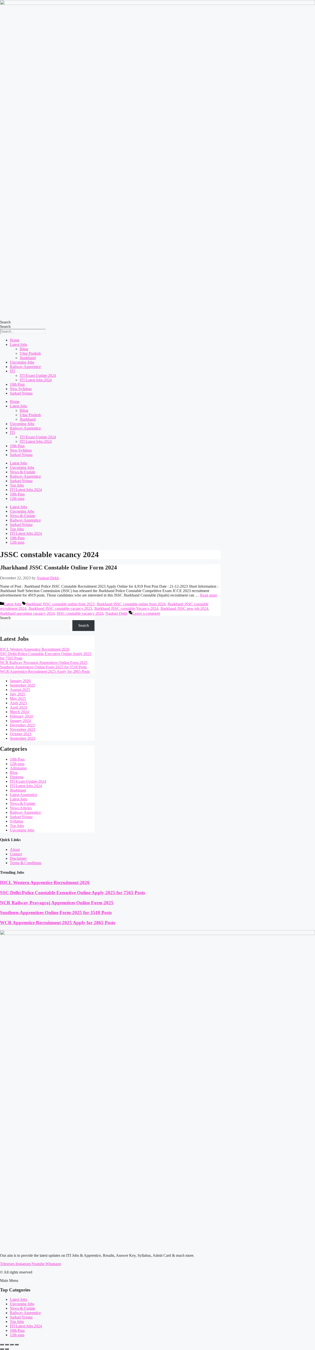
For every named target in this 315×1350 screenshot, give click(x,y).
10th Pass (17, 384)
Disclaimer (18, 858)
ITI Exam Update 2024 (38, 375)
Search (5, 322)
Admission (18, 768)
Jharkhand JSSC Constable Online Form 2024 (58, 567)
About (15, 849)
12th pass (17, 498)
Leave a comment (146, 613)
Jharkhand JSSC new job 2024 (184, 608)
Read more (208, 595)
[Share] (12, 1344)
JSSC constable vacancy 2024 (80, 613)
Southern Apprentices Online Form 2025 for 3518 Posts (43, 667)
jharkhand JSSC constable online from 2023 (60, 604)
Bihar (24, 349)
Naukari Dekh (116, 613)
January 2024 (20, 721)
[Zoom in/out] (2, 1344)
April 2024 (18, 707)
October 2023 (20, 734)
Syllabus (16, 821)
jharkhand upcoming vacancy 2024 (27, 613)
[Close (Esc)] (17, 1344)
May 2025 (18, 698)
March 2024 (19, 712)
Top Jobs (17, 485)
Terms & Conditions (25, 863)
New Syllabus (21, 389)
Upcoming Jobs (22, 362)
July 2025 (17, 694)
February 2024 (21, 716)
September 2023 (22, 738)
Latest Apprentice (23, 795)
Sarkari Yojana (21, 393)
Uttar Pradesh (30, 353)
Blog (13, 772)
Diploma (16, 777)
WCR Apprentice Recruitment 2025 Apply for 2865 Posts (45, 671)
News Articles (21, 808)
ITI (12, 371)
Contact (16, 854)
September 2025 (22, 685)
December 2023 (22, 725)
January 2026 (20, 681)
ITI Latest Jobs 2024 (36, 380)
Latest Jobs (18, 344)
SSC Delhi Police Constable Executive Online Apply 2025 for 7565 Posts (72, 892)
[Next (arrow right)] (7, 1349)
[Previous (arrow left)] (2, 1349)
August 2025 (20, 690)
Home (14, 340)
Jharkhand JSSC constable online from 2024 (130, 604)
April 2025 (18, 703)
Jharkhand (28, 358)
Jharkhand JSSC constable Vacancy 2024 (126, 608)
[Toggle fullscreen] (7, 1344)
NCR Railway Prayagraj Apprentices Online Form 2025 (43, 662)
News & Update (22, 472)
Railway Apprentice (25, 367)
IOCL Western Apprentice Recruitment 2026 (34, 649)
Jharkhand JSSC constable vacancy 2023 (60, 608)
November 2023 (22, 729)
